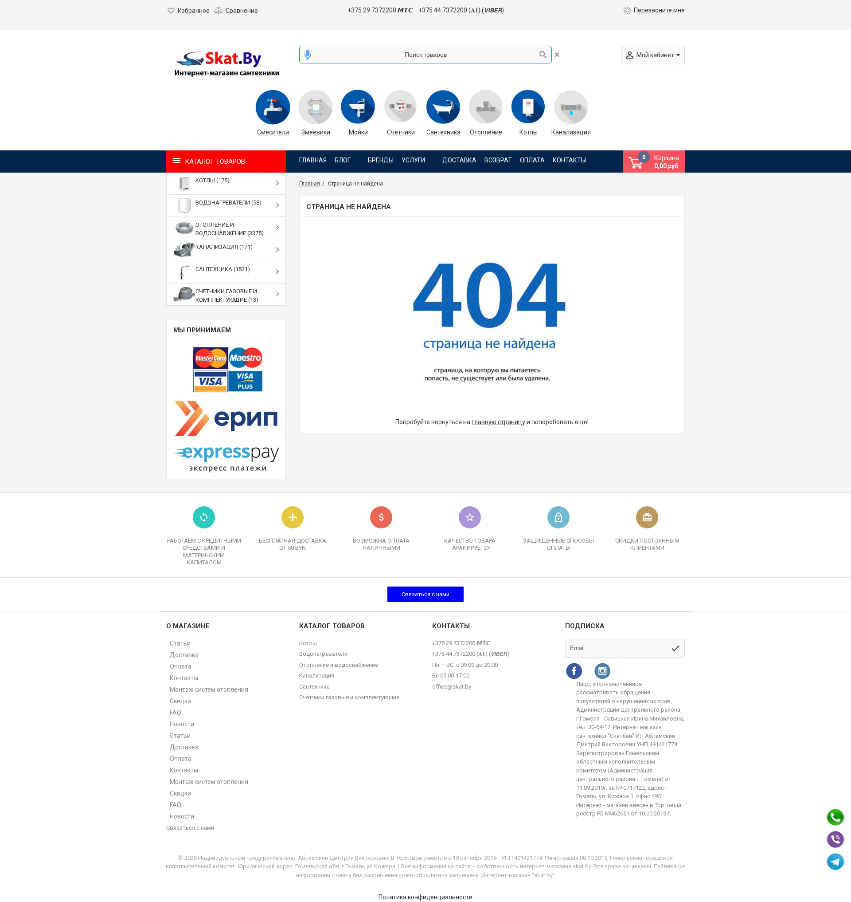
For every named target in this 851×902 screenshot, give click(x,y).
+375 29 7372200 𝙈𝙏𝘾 (380, 10)
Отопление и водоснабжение (338, 665)
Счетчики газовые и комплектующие (349, 697)
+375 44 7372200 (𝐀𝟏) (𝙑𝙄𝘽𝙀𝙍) (461, 10)
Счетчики (401, 132)
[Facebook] (574, 671)
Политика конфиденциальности (425, 897)
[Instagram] (602, 671)
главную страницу (498, 421)
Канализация (571, 132)
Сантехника (443, 132)
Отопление (486, 132)
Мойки (358, 132)
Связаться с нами (425, 594)
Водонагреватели (323, 653)
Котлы (528, 132)
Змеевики (315, 132)
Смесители (273, 132)
